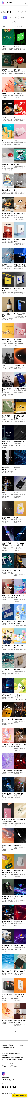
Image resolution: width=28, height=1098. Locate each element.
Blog (11, 1045)
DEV (16, 12)
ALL (5, 17)
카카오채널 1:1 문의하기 (19, 1095)
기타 (14, 21)
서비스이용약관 (5, 1093)
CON (24, 12)
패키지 (16, 17)
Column (21, 1045)
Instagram (4, 1045)
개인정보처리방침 (12, 1093)
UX (3, 12)
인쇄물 (22, 17)
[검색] (24, 26)
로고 (10, 17)
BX (9, 12)
